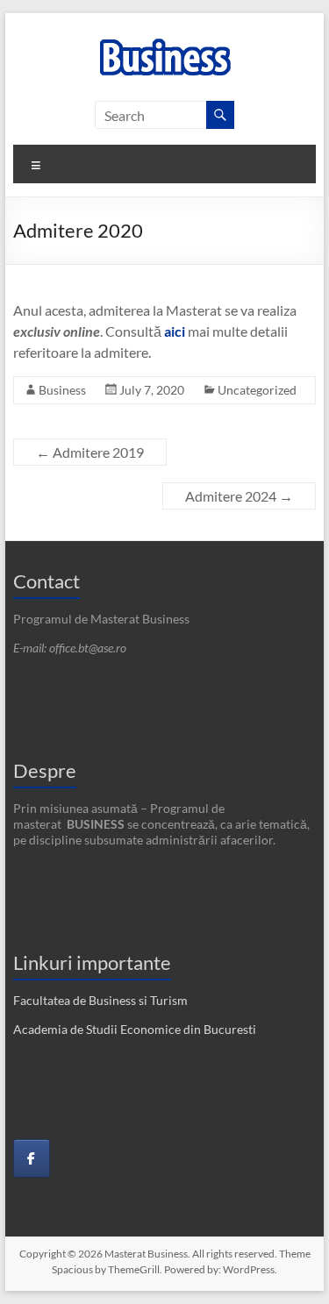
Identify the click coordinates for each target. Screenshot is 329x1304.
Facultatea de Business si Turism (100, 1000)
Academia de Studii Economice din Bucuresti (134, 1029)
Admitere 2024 (239, 496)
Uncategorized (257, 389)
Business (62, 389)
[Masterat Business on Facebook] (31, 1158)
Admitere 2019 (90, 452)
